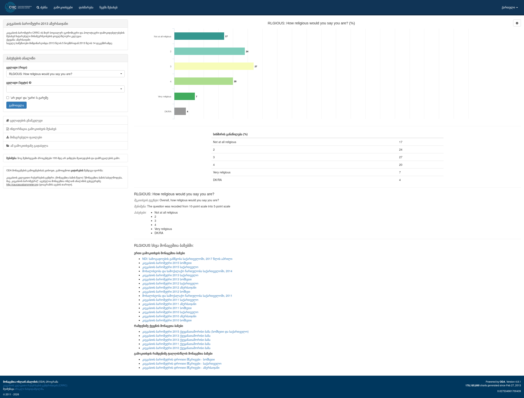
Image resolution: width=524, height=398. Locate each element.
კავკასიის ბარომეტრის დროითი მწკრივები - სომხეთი (178, 359)
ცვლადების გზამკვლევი (26, 120)
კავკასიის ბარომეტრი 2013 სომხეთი (167, 279)
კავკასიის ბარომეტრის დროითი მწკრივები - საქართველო (181, 363)
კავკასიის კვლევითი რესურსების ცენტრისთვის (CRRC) (35, 385)
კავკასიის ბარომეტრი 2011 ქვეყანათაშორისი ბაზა (176, 344)
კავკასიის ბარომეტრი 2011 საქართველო (170, 300)
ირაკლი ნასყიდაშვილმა (29, 388)
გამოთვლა (16, 105)
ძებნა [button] (43, 7)
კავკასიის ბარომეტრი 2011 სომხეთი (167, 308)
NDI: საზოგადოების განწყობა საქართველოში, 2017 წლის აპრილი (187, 259)
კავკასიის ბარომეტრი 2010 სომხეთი (167, 320)
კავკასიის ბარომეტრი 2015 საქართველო (170, 267)
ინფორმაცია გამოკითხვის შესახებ (33, 129)
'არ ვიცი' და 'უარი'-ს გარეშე (29, 98)
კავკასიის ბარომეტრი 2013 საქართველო (170, 275)
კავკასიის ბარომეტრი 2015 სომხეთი (167, 263)
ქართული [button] (509, 7)
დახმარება (86, 7)
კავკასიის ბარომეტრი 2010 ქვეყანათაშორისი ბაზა (176, 348)
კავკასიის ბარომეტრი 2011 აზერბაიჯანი (169, 304)
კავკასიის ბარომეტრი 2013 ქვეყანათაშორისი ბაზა (176, 335)
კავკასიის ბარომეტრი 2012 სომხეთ (166, 291)
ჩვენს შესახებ (108, 7)
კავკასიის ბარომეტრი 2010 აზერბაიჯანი (169, 316)
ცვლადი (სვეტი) (17, 82)
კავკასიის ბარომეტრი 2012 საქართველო (170, 283)
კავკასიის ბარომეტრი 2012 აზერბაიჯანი (169, 287)
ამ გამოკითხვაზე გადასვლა (29, 145)
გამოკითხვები (63, 7)
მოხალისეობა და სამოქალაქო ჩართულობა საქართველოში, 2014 (187, 271)
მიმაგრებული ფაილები (26, 137)
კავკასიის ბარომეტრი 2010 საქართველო (170, 312)
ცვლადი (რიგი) (16, 67)
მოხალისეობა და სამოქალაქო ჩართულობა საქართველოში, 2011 (187, 295)
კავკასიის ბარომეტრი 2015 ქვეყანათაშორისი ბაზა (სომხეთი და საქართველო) (195, 331)
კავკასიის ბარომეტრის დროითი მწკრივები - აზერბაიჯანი (180, 367)
